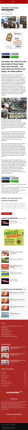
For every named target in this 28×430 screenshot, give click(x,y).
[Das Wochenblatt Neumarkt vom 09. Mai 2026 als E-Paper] (5, 362)
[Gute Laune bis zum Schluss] (5, 260)
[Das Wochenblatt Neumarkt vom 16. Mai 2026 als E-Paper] (5, 355)
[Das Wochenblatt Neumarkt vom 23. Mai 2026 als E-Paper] (5, 348)
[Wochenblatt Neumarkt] (2, 14)
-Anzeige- (5, 5)
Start (2, 5)
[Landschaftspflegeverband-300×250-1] (14, 237)
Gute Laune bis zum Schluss (16, 259)
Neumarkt (11, 250)
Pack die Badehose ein (15, 313)
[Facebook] (14, 418)
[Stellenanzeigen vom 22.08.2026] (5, 294)
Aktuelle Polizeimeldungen (16, 273)
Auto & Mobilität (9, 9)
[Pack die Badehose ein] (5, 315)
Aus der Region (12, 220)
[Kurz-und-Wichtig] (5, 223)
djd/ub (11, 254)
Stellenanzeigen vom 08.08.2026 (17, 306)
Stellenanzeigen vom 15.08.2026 (17, 299)
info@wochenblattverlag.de (11, 336)
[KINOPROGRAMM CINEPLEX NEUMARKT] (5, 267)
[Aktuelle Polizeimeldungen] (5, 274)
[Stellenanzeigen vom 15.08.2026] (5, 301)
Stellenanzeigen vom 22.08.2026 (17, 292)
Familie (11, 257)
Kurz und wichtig (12, 264)
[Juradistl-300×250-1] (14, 41)
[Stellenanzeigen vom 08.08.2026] (5, 308)
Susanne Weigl (12, 260)
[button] (6, 54)
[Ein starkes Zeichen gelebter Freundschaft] (5, 253)
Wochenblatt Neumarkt (8, 14)
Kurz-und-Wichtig (14, 221)
